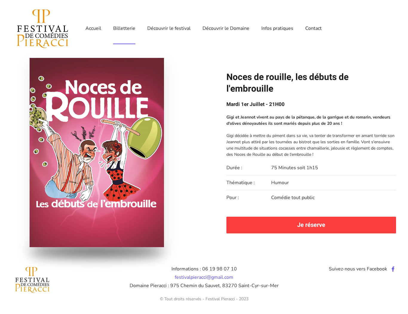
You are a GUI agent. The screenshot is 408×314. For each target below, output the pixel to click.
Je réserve (311, 225)
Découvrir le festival (169, 28)
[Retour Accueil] (42, 28)
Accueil (93, 28)
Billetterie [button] (124, 28)
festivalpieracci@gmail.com (204, 277)
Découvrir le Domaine (226, 28)
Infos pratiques (277, 28)
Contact (313, 28)
